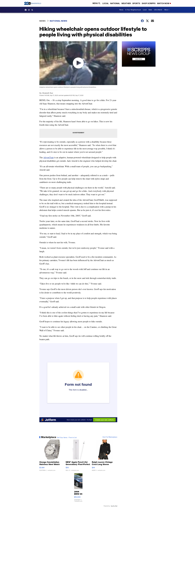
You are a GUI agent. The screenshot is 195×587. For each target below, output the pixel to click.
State (150, 10)
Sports (136, 3)
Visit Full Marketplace (109, 437)
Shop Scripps (149, 3)
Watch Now (163, 3)
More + (166, 10)
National (115, 3)
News (121, 10)
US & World (158, 10)
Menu (95, 3)
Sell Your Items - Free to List (67, 437)
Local (105, 3)
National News (58, 21)
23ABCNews (29, 10)
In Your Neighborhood (133, 10)
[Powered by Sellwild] (114, 506)
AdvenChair (48, 157)
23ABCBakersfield (26, 10)
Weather (126, 3)
